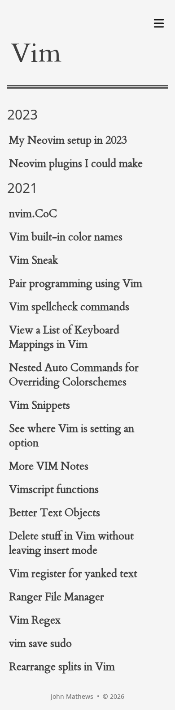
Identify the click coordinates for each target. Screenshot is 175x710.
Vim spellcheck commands (69, 306)
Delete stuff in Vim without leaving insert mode (71, 543)
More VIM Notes (48, 466)
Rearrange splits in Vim (62, 666)
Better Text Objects (54, 512)
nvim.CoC (33, 213)
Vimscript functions (54, 489)
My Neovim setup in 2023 (68, 140)
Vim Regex (35, 620)
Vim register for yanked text (73, 573)
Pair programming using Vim (75, 283)
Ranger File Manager (56, 597)
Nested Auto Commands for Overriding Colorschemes (74, 374)
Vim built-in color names (65, 237)
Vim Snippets (39, 405)
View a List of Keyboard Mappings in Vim (64, 337)
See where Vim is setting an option (71, 435)
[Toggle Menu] (159, 21)
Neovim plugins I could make (76, 163)
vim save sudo (40, 643)
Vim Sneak (33, 260)
